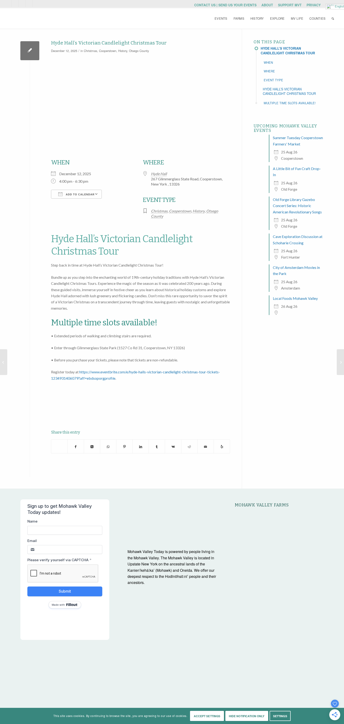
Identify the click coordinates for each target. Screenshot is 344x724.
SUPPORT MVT (290, 5)
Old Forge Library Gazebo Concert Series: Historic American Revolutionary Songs (297, 205)
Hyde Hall (159, 173)
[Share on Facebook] (76, 446)
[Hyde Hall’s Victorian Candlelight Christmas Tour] (340, 362)
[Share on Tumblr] (157, 446)
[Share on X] (59, 446)
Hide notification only (247, 716)
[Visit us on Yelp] (222, 446)
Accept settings (207, 716)
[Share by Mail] (205, 446)
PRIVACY (314, 5)
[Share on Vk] (173, 446)
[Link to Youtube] (15, 3)
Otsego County (139, 50)
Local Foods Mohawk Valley (295, 298)
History (122, 50)
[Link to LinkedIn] (36, 3)
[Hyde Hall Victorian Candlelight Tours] (29, 50)
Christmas (90, 50)
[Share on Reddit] (189, 446)
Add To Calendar (80, 194)
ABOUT (267, 5)
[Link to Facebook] (29, 3)
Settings (280, 716)
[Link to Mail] (8, 3)
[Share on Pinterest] (124, 446)
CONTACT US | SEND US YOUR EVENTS (225, 5)
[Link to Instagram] (22, 3)
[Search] (333, 18)
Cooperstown (107, 50)
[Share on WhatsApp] (108, 446)
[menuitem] (225, 5)
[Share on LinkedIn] (141, 446)
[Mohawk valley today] (42, 18)
